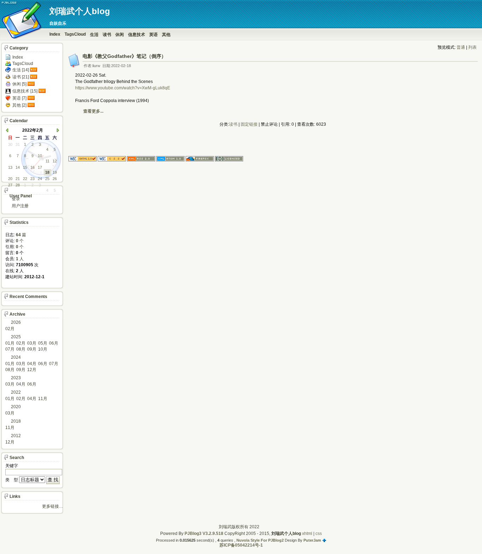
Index (54, 34)
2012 (16, 435)
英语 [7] (19, 98)
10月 (42, 349)
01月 (9, 343)
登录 (16, 198)
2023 (16, 377)
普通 (461, 47)
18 (47, 172)
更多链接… (52, 506)
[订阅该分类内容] (34, 69)
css (318, 533)
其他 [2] (19, 105)
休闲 (119, 34)
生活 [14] (20, 69)
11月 (42, 398)
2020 (16, 406)
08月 (20, 349)
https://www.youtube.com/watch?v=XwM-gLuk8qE (122, 87)
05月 (42, 343)
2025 (16, 336)
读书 (107, 34)
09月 (31, 349)
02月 (9, 328)
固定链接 (249, 124)
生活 (94, 34)
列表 (472, 47)
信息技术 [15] (24, 91)
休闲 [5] (19, 84)
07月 (9, 349)
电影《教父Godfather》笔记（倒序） (124, 56)
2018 (16, 421)
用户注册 (20, 205)
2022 (16, 392)
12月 (31, 369)
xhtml (307, 533)
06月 (53, 343)
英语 (153, 34)
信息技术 (136, 34)
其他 (166, 34)
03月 (31, 343)
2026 (16, 322)
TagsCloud (75, 34)
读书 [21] (20, 77)
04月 (31, 363)
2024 (16, 357)
